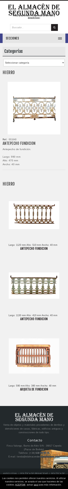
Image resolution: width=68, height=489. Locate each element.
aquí (36, 485)
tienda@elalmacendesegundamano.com (38, 456)
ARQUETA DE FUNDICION (34, 389)
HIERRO (9, 72)
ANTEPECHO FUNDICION (19, 143)
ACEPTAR (20, 485)
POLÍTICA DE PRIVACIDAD (34, 473)
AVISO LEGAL (10, 473)
